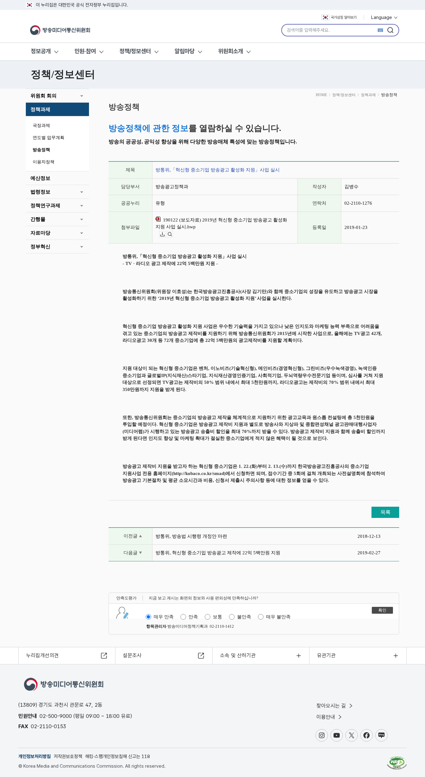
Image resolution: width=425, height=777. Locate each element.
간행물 (37, 219)
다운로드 (165, 234)
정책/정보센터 (135, 51)
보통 (217, 616)
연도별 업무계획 (48, 137)
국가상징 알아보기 (344, 17)
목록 (385, 512)
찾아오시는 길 (332, 706)
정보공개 (41, 51)
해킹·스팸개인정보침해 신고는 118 (117, 756)
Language (382, 17)
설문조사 (132, 655)
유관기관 (326, 655)
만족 (193, 616)
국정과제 (41, 125)
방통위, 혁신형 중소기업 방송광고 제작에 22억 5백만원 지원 (218, 552)
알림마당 (184, 51)
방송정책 (41, 149)
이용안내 (326, 717)
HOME (321, 95)
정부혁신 (40, 246)
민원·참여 (85, 51)
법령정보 (40, 191)
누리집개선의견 (42, 655)
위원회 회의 (43, 95)
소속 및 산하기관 (238, 655)
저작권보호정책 (68, 756)
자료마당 (40, 232)
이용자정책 (43, 162)
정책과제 (40, 109)
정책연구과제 (45, 205)
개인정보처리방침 (34, 756)
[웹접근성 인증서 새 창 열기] (397, 760)
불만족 (244, 616)
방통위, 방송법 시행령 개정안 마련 (191, 536)
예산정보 (40, 178)
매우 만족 (164, 616)
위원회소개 (230, 51)
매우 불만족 (278, 616)
